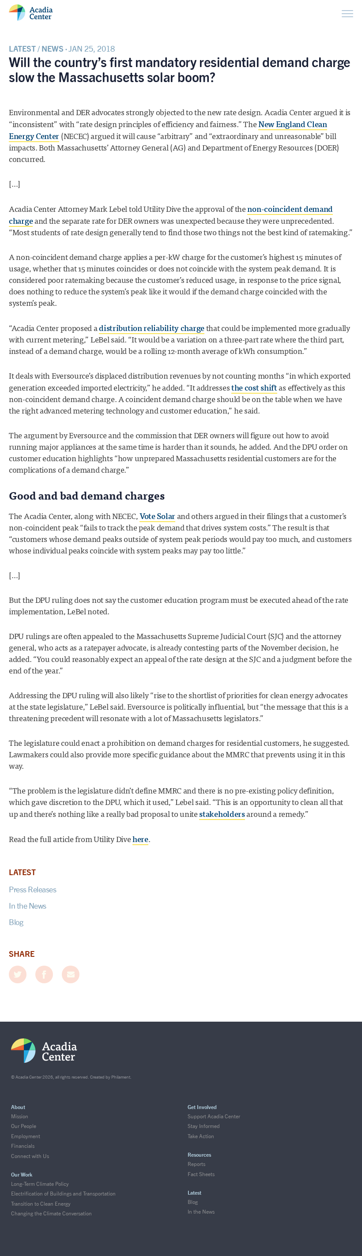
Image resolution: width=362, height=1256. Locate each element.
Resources (199, 1154)
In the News (27, 905)
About (18, 1107)
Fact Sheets (201, 1174)
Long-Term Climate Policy (40, 1184)
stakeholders (222, 814)
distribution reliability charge (151, 328)
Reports (196, 1164)
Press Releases (32, 889)
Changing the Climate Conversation (51, 1213)
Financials (22, 1146)
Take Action (201, 1136)
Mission (19, 1116)
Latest (194, 1192)
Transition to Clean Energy (41, 1203)
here (140, 839)
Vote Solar (157, 516)
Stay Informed (204, 1126)
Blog (16, 922)
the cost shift (254, 388)
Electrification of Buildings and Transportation (63, 1193)
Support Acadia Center (214, 1116)
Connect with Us (30, 1156)
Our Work (21, 1174)
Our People (23, 1126)
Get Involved (202, 1107)
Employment (25, 1136)
